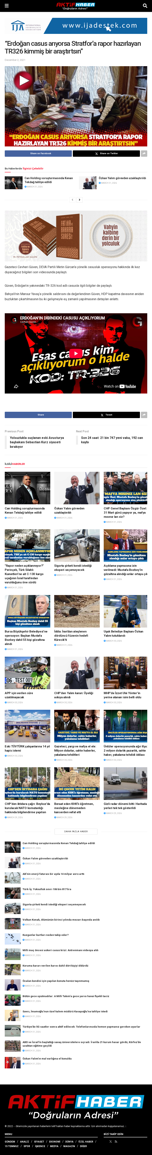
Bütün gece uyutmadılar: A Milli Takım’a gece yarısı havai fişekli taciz (66, 996)
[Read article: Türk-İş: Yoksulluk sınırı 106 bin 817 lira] (13, 893)
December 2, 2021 (15, 59)
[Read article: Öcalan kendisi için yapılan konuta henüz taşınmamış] (13, 985)
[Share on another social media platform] (144, 153)
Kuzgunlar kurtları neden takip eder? (46, 934)
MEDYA (54, 1146)
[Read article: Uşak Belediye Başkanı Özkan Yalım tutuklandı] (126, 611)
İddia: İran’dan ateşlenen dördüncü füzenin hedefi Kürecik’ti (71, 636)
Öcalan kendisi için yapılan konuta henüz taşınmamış (56, 980)
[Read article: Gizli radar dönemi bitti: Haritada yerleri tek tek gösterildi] (126, 783)
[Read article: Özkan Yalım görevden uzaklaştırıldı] (88, 182)
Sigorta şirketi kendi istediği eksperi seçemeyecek (54, 904)
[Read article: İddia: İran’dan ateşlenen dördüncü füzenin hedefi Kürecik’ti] (77, 611)
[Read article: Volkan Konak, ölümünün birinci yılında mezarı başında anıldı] (13, 923)
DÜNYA (69, 1141)
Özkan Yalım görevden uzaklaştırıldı (122, 178)
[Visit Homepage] (75, 6)
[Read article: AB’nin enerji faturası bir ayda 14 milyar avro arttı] (13, 878)
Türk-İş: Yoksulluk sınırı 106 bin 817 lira (47, 889)
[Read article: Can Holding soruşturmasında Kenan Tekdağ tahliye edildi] (14, 182)
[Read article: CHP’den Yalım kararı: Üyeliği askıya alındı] (77, 673)
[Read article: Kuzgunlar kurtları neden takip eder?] (13, 939)
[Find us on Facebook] (105, 1141)
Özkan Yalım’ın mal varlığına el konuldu (47, 1058)
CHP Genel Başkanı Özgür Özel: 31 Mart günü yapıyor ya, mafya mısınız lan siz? (125, 513)
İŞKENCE (40, 1146)
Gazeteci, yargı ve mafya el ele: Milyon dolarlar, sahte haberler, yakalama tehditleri (75, 751)
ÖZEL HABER (85, 1141)
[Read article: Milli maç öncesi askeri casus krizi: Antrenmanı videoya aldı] (13, 954)
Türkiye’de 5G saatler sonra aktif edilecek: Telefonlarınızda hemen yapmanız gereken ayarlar (81, 1026)
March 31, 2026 (35, 187)
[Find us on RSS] (116, 1141)
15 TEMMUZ (12, 1146)
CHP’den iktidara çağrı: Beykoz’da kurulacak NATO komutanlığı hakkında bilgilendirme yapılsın (27, 808)
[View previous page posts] (72, 200)
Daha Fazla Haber (76, 831)
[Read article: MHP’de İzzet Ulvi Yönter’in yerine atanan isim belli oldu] (126, 673)
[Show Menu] (7, 6)
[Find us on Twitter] (110, 1141)
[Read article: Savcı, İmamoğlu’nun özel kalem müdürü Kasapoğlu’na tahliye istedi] (13, 1015)
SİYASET (39, 1141)
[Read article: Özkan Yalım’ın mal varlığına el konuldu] (13, 1062)
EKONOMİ (54, 1141)
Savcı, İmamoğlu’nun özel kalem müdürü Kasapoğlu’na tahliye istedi (65, 1011)
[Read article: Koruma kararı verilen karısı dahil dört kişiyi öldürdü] (13, 969)
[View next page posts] (80, 200)
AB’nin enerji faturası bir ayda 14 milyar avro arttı (53, 873)
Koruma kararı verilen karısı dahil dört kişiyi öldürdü (55, 965)
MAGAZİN (69, 1146)
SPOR (27, 1146)
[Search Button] (145, 6)
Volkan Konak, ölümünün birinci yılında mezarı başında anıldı (61, 919)
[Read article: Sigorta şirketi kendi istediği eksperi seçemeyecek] (77, 545)
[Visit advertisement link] (76, 29)
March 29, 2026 (15, 817)
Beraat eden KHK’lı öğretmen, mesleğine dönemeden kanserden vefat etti (74, 808)
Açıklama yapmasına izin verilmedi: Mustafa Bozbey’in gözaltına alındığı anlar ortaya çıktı (126, 570)
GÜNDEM (10, 1141)
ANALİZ (24, 1141)
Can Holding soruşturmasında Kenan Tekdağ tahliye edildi (59, 843)
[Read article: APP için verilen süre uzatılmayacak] (27, 673)
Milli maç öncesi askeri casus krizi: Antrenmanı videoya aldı (60, 950)
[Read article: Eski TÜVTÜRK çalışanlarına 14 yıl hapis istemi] (27, 726)
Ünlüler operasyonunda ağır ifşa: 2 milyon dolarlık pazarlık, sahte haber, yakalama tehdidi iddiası (125, 751)
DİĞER (83, 1146)
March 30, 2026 (114, 641)
